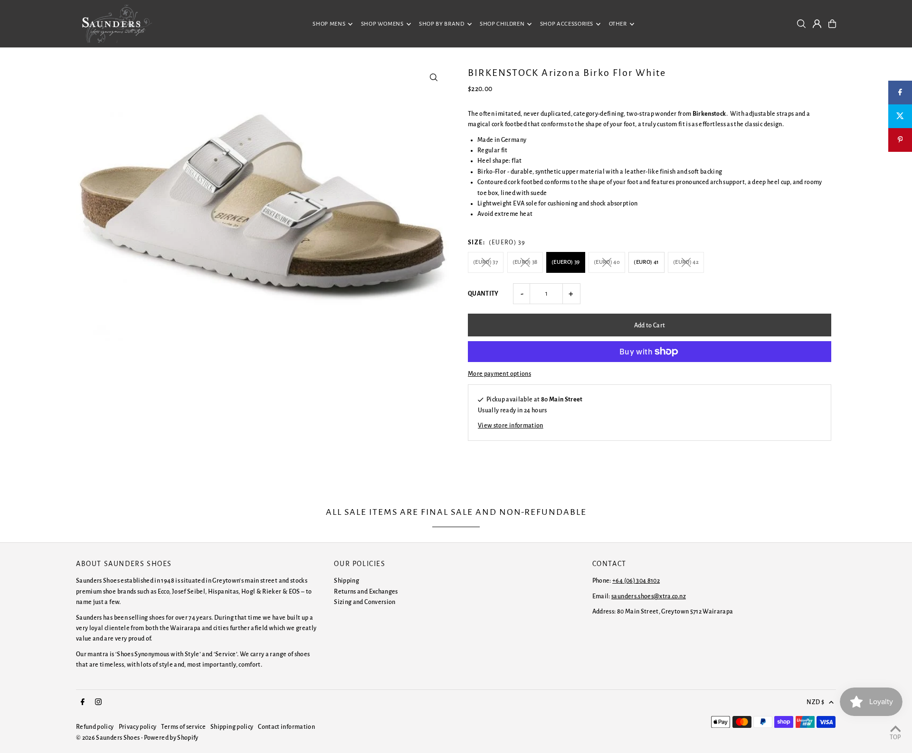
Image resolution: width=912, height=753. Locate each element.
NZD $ (815, 702)
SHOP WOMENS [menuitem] (382, 24)
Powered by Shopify (171, 737)
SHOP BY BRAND (441, 24)
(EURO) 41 (646, 262)
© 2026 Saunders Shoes (108, 737)
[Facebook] (83, 702)
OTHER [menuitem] (618, 24)
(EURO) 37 (485, 262)
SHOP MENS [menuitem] (329, 24)
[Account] (817, 23)
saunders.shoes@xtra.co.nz (648, 596)
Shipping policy (231, 727)
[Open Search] (801, 23)
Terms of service (183, 727)
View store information (510, 425)
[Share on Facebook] (900, 92)
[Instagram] (98, 702)
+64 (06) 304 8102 (636, 580)
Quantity (483, 293)
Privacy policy (138, 727)
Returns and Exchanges (366, 591)
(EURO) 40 (607, 262)
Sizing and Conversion (364, 602)
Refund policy (95, 727)
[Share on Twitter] (900, 116)
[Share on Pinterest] (900, 140)
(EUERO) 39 (565, 262)
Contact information (286, 727)
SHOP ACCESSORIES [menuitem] (566, 24)
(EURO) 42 (686, 262)
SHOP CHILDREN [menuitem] (502, 24)
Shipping (346, 580)
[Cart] (832, 23)
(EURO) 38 (525, 262)
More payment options (499, 374)
